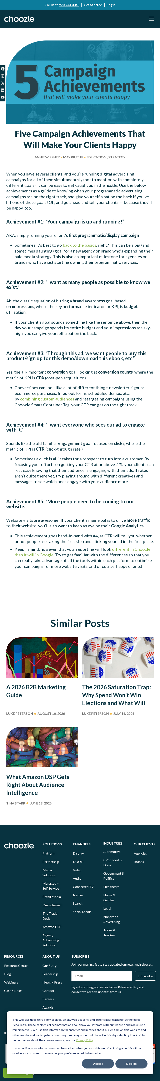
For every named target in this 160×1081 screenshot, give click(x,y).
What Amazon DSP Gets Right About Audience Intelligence (37, 784)
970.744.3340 (69, 5)
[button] (152, 19)
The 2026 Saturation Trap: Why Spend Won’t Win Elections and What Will (116, 694)
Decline (131, 1063)
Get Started (93, 5)
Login (111, 5)
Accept (98, 1063)
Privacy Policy (84, 1040)
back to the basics (79, 245)
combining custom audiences (47, 398)
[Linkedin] (3, 90)
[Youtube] (3, 97)
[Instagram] (3, 76)
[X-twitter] (3, 83)
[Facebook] (3, 69)
